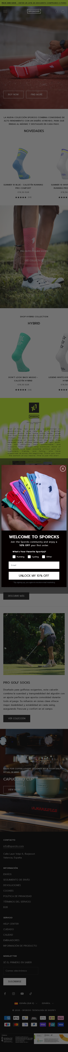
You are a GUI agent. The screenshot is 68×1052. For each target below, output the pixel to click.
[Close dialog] (63, 468)
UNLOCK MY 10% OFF (34, 576)
